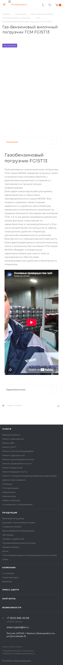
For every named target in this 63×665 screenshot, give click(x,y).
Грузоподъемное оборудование (18, 531)
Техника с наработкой (13, 539)
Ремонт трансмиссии (13, 439)
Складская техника (11, 526)
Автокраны (7, 535)
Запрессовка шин (11, 500)
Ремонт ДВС (8, 443)
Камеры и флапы (10, 547)
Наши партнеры (10, 577)
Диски (5, 551)
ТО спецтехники (10, 488)
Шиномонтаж (9, 496)
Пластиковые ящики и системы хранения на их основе (29, 555)
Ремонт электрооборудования (17, 451)
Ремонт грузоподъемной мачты (18, 459)
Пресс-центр (10, 589)
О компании (8, 573)
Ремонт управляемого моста (17, 463)
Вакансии (7, 581)
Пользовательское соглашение (18, 651)
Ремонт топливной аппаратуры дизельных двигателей (29, 476)
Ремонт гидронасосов (13, 455)
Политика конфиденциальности (18, 654)
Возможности (11, 607)
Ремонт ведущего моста (14, 472)
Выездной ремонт (11, 435)
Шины (5, 559)
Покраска (7, 484)
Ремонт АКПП (9, 447)
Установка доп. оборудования (17, 504)
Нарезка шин (8, 492)
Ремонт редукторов (12, 467)
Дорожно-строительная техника (18, 522)
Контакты (8, 598)
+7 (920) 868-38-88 (18, 618)
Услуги (6, 429)
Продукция (9, 512)
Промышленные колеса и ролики (19, 543)
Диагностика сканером (13, 480)
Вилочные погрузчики (13, 518)
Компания (8, 567)
